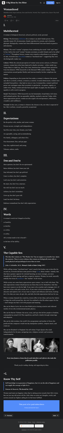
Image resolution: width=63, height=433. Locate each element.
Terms (33, 422)
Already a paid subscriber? (31, 407)
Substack (24, 429)
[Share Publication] (44, 2)
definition (22, 39)
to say (38, 271)
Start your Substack (27, 426)
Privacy (29, 422)
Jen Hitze (9, 15)
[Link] (1, 25)
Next (54, 415)
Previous (9, 415)
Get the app (39, 426)
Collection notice (40, 422)
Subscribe (50, 3)
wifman (7, 54)
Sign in (58, 3)
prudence (20, 278)
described (22, 57)
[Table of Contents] (2, 216)
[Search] (40, 2)
